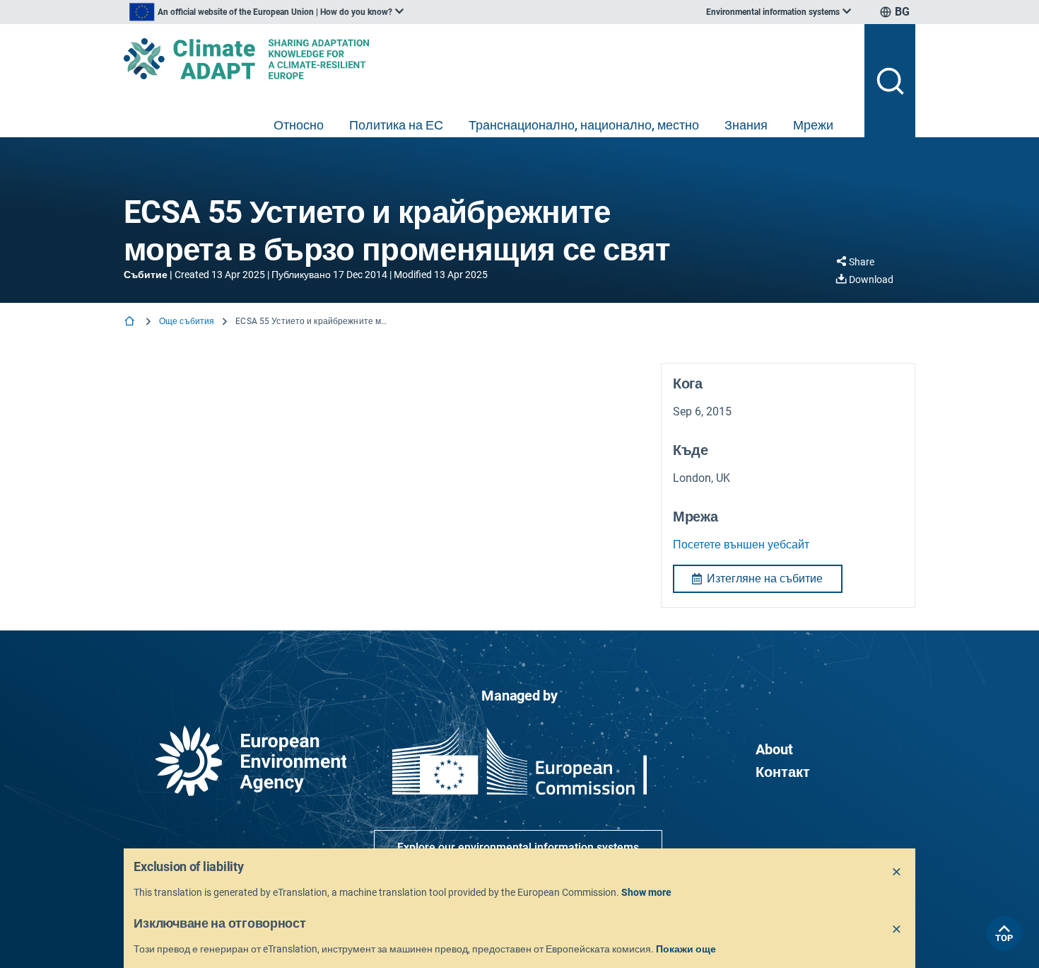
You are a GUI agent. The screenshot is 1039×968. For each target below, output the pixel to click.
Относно (299, 124)
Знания (746, 124)
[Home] (131, 322)
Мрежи (813, 124)
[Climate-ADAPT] (488, 58)
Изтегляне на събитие (765, 578)
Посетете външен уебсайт (741, 544)
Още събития (186, 321)
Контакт (783, 772)
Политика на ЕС (396, 124)
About (774, 749)
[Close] (896, 872)
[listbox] (266, 12)
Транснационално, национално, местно (584, 124)
